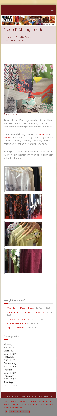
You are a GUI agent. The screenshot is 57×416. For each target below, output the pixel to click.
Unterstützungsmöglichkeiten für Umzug (26, 312)
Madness (43, 134)
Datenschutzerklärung (19, 411)
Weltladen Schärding (31, 396)
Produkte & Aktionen (25, 37)
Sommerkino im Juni (16, 323)
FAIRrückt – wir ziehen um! (19, 319)
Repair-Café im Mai (15, 327)
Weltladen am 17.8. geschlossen (21, 308)
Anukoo (8, 137)
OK (6, 411)
